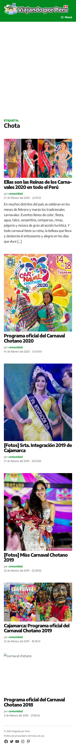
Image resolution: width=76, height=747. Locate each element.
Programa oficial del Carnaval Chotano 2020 (34, 338)
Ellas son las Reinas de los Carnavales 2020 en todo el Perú (38, 184)
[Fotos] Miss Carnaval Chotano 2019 (36, 557)
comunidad (15, 193)
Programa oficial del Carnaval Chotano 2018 (34, 702)
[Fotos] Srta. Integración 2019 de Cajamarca (38, 447)
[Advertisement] (38, 74)
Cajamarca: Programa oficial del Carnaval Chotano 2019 (36, 628)
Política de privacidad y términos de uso (24, 735)
